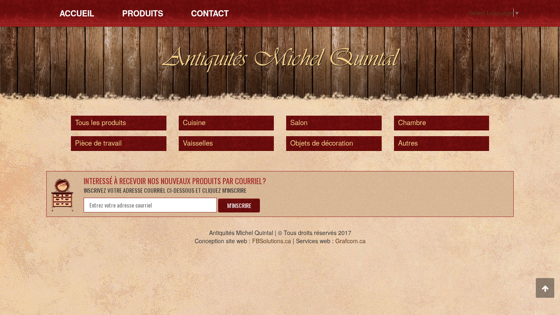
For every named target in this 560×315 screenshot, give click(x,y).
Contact (210, 13)
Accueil (76, 13)
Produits (142, 13)
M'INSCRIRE (239, 205)
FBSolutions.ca (271, 241)
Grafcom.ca (350, 241)
